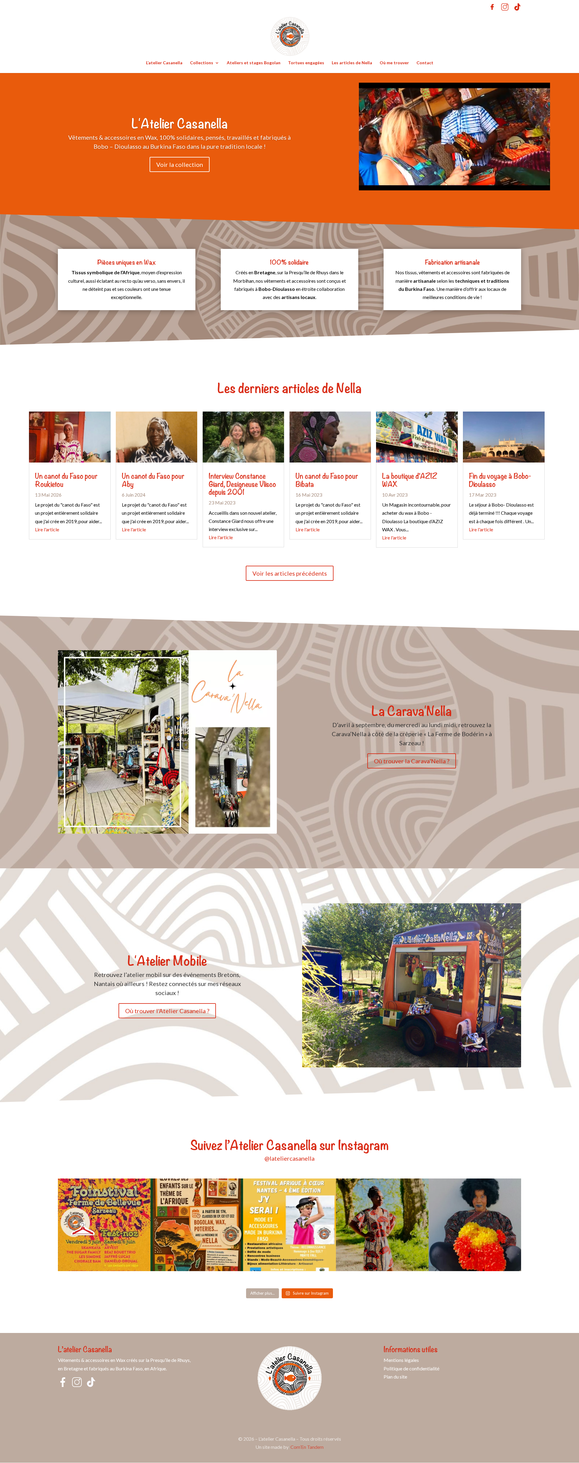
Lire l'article (47, 529)
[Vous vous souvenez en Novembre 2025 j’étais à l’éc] (196, 1224)
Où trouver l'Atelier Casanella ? (167, 1010)
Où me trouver (394, 63)
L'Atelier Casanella (179, 122)
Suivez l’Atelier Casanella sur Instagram (289, 1144)
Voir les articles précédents (289, 573)
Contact (424, 63)
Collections (201, 63)
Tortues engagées (306, 63)
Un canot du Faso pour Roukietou (66, 479)
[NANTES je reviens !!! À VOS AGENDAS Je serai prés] (289, 1224)
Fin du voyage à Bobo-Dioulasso (500, 479)
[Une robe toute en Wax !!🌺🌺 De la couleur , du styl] (382, 1224)
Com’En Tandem (307, 1447)
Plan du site (395, 1376)
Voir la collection (179, 164)
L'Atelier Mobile (167, 959)
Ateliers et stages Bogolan (253, 63)
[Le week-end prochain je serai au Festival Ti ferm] (104, 1224)
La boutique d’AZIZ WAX (409, 479)
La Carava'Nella (412, 710)
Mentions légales (401, 1360)
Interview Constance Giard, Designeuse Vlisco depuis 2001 (242, 483)
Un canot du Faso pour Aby (153, 479)
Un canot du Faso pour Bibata (327, 479)
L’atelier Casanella (164, 63)
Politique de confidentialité (411, 1368)
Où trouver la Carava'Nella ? (411, 761)
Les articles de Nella (352, 63)
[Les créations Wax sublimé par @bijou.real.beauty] (475, 1224)
